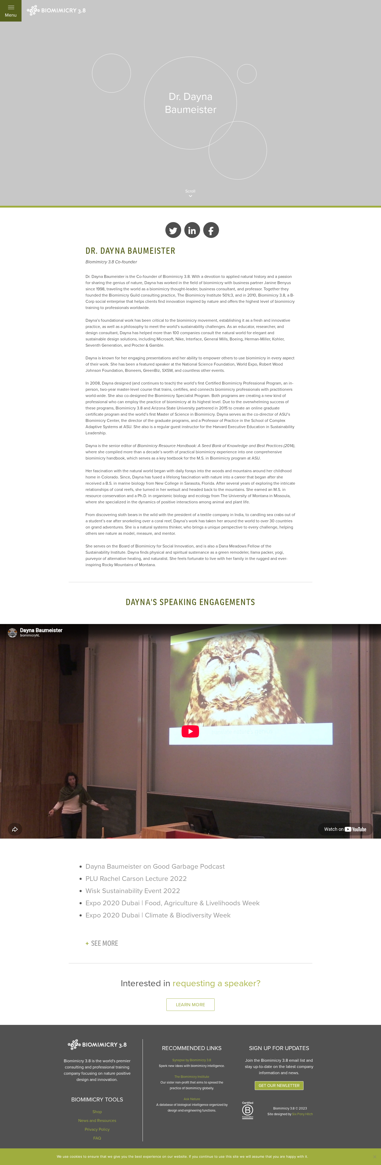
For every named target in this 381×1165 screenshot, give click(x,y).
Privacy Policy (97, 1129)
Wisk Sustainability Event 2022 (133, 891)
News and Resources (97, 1120)
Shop (97, 1111)
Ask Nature (192, 1099)
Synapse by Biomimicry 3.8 (191, 1060)
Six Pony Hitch (302, 1114)
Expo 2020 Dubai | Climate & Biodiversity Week (158, 915)
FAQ (97, 1138)
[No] (374, 1156)
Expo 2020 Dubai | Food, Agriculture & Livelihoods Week (173, 903)
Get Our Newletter (279, 1085)
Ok (317, 1156)
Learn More (190, 1005)
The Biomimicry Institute (191, 1077)
